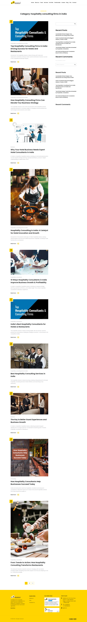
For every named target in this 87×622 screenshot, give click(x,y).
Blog (67, 2)
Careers (63, 2)
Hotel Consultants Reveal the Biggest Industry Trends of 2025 (65, 38)
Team (41, 2)
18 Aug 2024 (50, 612)
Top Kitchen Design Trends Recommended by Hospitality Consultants (66, 48)
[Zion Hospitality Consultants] (16, 2)
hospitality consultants (16, 277)
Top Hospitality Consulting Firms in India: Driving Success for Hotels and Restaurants (29, 49)
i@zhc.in (65, 608)
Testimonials (57, 2)
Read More (13, 608)
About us (37, 2)
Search (74, 23)
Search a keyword (60, 64)
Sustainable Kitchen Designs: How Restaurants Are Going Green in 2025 (65, 34)
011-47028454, (66, 604)
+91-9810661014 (66, 606)
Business (13, 147)
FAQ (70, 2)
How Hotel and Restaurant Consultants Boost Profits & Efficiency (65, 52)
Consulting (13, 479)
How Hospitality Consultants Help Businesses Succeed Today (26, 482)
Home (32, 2)
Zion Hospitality (50, 610)
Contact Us (32, 602)
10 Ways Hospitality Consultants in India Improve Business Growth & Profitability (29, 281)
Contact (74, 2)
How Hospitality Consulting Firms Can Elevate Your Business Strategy (28, 101)
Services (46, 2)
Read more (13, 62)
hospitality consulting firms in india (19, 43)
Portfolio (51, 2)
